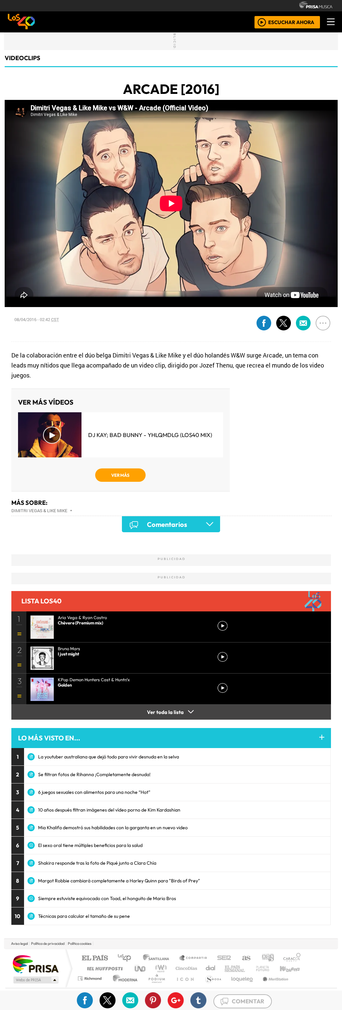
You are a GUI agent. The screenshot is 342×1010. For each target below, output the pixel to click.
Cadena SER (224, 958)
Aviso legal (19, 943)
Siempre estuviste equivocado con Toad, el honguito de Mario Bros (107, 898)
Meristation (272, 987)
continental (210, 968)
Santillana (158, 958)
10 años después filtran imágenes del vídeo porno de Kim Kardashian (109, 810)
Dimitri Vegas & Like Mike (39, 511)
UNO (140, 968)
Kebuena (293, 968)
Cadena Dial (269, 968)
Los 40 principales (126, 958)
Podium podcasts (90, 977)
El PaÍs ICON (184, 987)
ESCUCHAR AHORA (291, 22)
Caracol (292, 958)
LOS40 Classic (248, 968)
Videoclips (22, 58)
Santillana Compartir (193, 958)
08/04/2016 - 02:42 (36, 319)
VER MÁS (120, 475)
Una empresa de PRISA (35, 963)
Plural (155, 987)
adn (267, 958)
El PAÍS (94, 958)
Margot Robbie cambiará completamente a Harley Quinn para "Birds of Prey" (119, 881)
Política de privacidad (47, 943)
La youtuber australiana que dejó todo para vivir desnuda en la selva (108, 757)
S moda (211, 987)
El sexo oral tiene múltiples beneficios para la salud (90, 845)
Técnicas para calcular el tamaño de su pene (84, 916)
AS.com (245, 958)
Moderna (123, 987)
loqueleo (240, 987)
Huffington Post (103, 968)
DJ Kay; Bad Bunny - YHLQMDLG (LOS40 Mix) (150, 434)
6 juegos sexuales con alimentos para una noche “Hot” (94, 792)
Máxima (228, 968)
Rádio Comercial (302, 987)
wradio (159, 968)
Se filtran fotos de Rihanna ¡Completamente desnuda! (94, 774)
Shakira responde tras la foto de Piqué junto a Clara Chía (97, 863)
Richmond (90, 987)
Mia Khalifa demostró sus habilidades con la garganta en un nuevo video (113, 828)
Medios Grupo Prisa (35, 980)
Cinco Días (185, 968)
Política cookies (80, 943)
